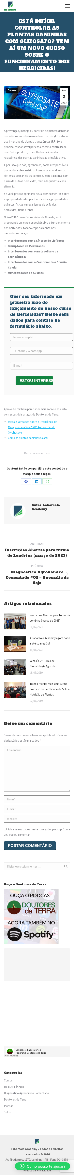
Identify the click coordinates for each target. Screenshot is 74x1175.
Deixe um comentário (37, 453)
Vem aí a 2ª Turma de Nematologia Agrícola (42, 663)
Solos (7, 1112)
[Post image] (15, 621)
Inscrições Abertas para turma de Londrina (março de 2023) (50, 617)
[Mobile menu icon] (67, 6)
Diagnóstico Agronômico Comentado (26, 1093)
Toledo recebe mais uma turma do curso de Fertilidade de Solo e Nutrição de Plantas (50, 689)
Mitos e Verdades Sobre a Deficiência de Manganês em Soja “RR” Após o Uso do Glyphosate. (32, 427)
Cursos (12, 90)
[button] (42, 1166)
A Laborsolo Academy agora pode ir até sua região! (50, 640)
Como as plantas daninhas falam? (28, 438)
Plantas (8, 1106)
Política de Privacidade (37, 1170)
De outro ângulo (14, 1087)
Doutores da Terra (15, 1099)
